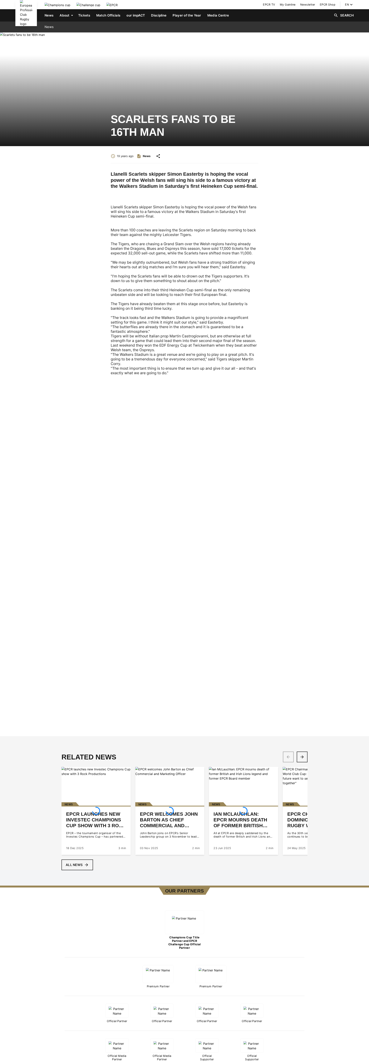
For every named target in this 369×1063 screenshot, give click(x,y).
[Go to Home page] (26, 13)
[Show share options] (158, 156)
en (347, 4)
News (49, 27)
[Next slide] (302, 757)
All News (74, 865)
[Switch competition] (57, 4)
